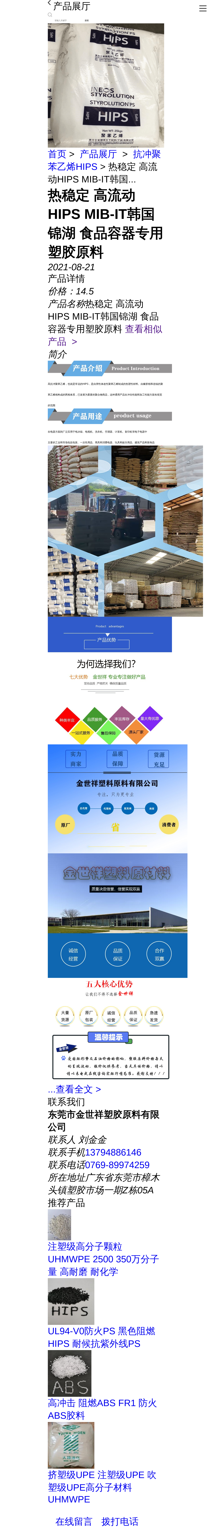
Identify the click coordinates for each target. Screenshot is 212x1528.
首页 (57, 154)
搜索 (87, 20)
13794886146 (113, 1152)
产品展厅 (98, 154)
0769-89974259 (117, 1165)
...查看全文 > (74, 1089)
